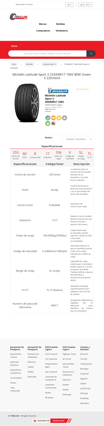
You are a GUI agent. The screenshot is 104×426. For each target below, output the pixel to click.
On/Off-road (85, 388)
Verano (13, 383)
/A (50, 111)
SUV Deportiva (51, 359)
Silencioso (32, 362)
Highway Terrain (69, 354)
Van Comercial (51, 372)
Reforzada (32, 377)
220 (46, 111)
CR (70, 5)
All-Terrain (67, 359)
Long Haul (84, 373)
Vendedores (62, 30)
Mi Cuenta (86, 5)
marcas (42, 24)
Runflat (30, 372)
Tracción (83, 359)
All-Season (49, 397)
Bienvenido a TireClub (24, 4)
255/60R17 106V (54, 101)
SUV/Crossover (51, 354)
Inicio (14, 64)
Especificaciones (52, 146)
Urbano (83, 383)
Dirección (84, 354)
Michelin (29, 64)
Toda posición (86, 364)
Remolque (84, 369)
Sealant (31, 367)
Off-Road (84, 393)
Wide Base (84, 403)
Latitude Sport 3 (49, 64)
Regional (83, 378)
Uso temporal (15, 378)
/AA (48, 111)
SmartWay (84, 398)
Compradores (43, 30)
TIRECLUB (14, 416)
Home (14, 46)
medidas (60, 24)
